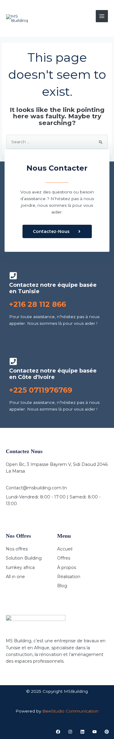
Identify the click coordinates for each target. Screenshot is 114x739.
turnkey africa (20, 567)
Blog (62, 585)
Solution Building (24, 558)
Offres (63, 558)
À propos (66, 567)
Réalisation (68, 576)
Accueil (64, 549)
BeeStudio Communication (70, 711)
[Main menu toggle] (102, 16)
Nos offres (17, 549)
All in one (15, 576)
